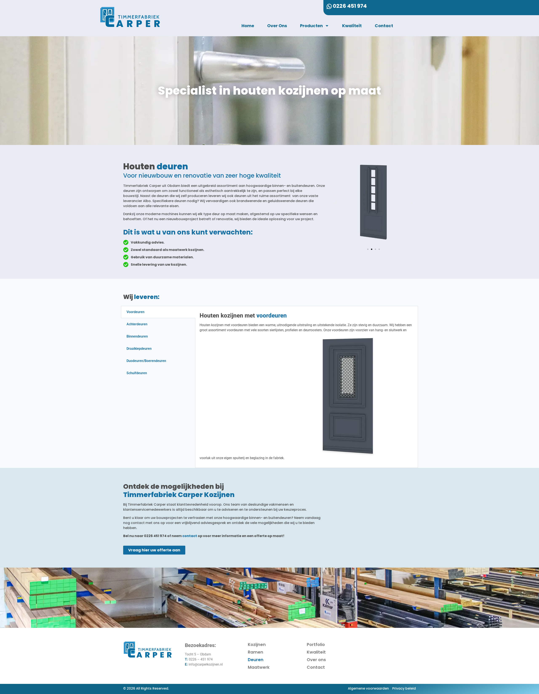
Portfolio (316, 644)
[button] (335, 202)
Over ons (277, 26)
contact (189, 535)
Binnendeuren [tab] (137, 336)
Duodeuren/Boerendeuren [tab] (146, 361)
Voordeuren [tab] (135, 312)
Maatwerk (259, 667)
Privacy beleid (404, 688)
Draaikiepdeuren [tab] (139, 349)
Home (247, 26)
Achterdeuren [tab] (137, 324)
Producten (311, 26)
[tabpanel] (306, 387)
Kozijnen (257, 644)
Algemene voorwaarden (368, 688)
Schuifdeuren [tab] (137, 373)
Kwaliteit (352, 26)
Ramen (255, 652)
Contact (384, 26)
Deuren (255, 660)
